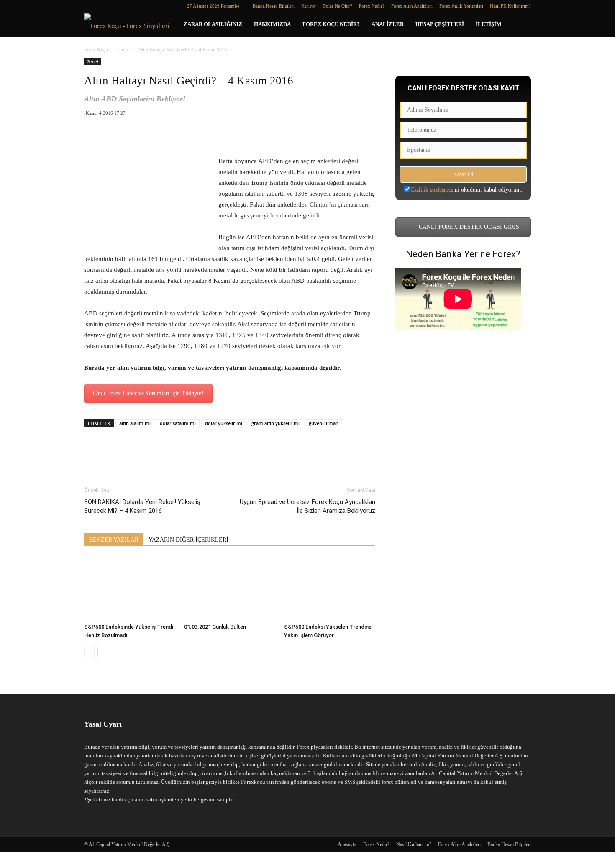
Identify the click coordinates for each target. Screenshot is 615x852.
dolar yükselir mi (223, 423)
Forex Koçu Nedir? (331, 24)
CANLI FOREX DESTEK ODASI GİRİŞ (468, 227)
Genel (123, 50)
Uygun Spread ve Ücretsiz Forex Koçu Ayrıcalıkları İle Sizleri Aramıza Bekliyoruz (307, 506)
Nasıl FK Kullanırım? (510, 5)
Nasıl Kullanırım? (413, 844)
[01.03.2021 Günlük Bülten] (229, 588)
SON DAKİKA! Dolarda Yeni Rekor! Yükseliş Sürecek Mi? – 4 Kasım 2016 (142, 506)
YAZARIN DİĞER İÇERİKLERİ (188, 540)
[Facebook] (90, 6)
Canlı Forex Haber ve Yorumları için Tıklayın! (148, 393)
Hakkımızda (272, 24)
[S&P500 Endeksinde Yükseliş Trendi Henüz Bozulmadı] (129, 588)
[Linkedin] (104, 6)
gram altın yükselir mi (275, 423)
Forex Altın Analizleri (412, 5)
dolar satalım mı (178, 423)
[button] (521, 25)
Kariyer (308, 5)
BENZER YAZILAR (113, 540)
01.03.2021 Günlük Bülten (215, 627)
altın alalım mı (135, 423)
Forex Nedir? (371, 5)
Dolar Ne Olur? (337, 5)
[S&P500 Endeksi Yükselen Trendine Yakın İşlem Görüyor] (329, 588)
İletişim (488, 24)
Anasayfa (347, 844)
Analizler (388, 24)
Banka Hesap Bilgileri (274, 5)
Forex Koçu (96, 50)
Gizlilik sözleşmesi (432, 190)
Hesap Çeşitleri (439, 24)
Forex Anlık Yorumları (461, 5)
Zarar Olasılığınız (213, 24)
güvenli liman (323, 423)
